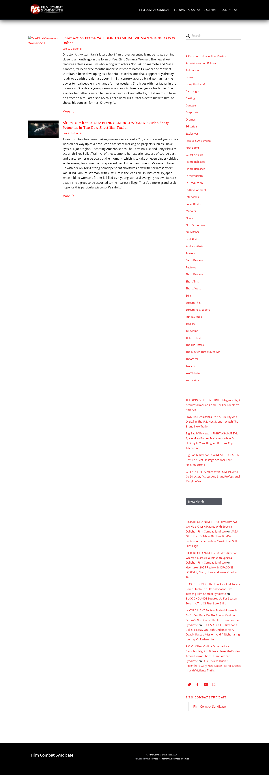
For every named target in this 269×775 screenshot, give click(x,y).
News (189, 218)
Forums (179, 10)
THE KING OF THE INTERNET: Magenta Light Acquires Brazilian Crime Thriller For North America (213, 405)
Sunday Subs (194, 316)
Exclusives (192, 133)
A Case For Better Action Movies (206, 56)
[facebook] (197, 684)
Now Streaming (195, 225)
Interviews (192, 197)
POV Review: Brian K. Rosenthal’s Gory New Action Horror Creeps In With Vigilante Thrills (213, 665)
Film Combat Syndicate (155, 10)
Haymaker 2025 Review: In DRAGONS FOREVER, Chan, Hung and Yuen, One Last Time (212, 572)
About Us (194, 10)
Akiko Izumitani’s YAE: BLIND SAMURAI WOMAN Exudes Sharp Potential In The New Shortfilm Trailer (116, 125)
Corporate (192, 112)
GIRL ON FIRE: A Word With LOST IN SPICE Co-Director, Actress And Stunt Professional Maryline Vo (213, 476)
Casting (190, 98)
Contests (191, 105)
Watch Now (193, 373)
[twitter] (189, 684)
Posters (190, 253)
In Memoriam (194, 175)
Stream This (193, 302)
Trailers (190, 366)
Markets (191, 211)
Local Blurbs (193, 204)
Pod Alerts (192, 239)
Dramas (191, 119)
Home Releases (195, 161)
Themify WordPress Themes (174, 758)
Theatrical (192, 359)
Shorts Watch (194, 288)
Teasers (190, 323)
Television (192, 331)
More (66, 111)
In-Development (196, 190)
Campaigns (193, 91)
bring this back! (195, 84)
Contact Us (230, 10)
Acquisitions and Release (201, 63)
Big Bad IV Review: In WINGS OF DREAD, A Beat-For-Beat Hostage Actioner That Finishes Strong (212, 459)
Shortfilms (192, 281)
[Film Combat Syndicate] (46, 13)
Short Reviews (194, 274)
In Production (194, 183)
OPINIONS (192, 232)
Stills (189, 295)
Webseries (192, 380)
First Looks (192, 147)
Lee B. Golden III (72, 48)
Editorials (191, 126)
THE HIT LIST (193, 337)
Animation (192, 70)
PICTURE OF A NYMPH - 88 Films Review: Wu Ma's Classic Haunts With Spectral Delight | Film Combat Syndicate (211, 526)
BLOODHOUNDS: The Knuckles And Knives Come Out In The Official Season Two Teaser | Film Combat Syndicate (213, 588)
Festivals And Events (198, 140)
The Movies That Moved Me (203, 352)
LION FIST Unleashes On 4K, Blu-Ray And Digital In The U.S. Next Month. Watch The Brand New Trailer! (212, 421)
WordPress (152, 758)
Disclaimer (211, 10)
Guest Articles (194, 154)
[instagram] (214, 684)
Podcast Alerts (194, 246)
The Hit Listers (195, 345)
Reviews (191, 267)
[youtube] (206, 684)
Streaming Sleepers (198, 309)
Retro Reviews (194, 260)
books (189, 77)
